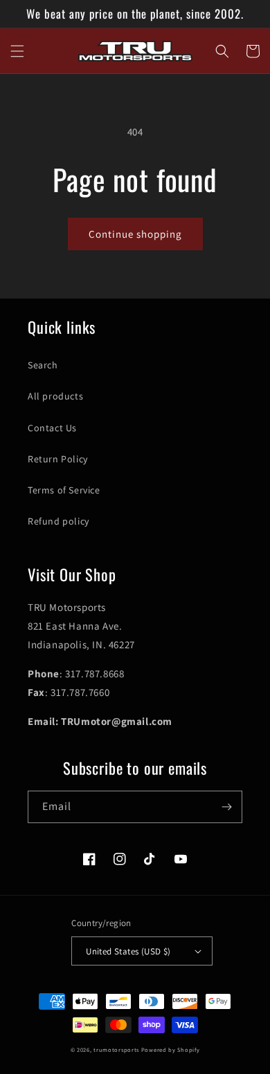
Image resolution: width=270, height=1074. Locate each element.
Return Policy (58, 459)
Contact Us (52, 428)
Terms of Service (64, 490)
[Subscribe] (226, 807)
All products (55, 396)
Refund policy (58, 521)
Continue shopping (135, 234)
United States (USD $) (128, 951)
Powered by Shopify (170, 1049)
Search (43, 365)
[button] (17, 51)
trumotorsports (116, 1049)
